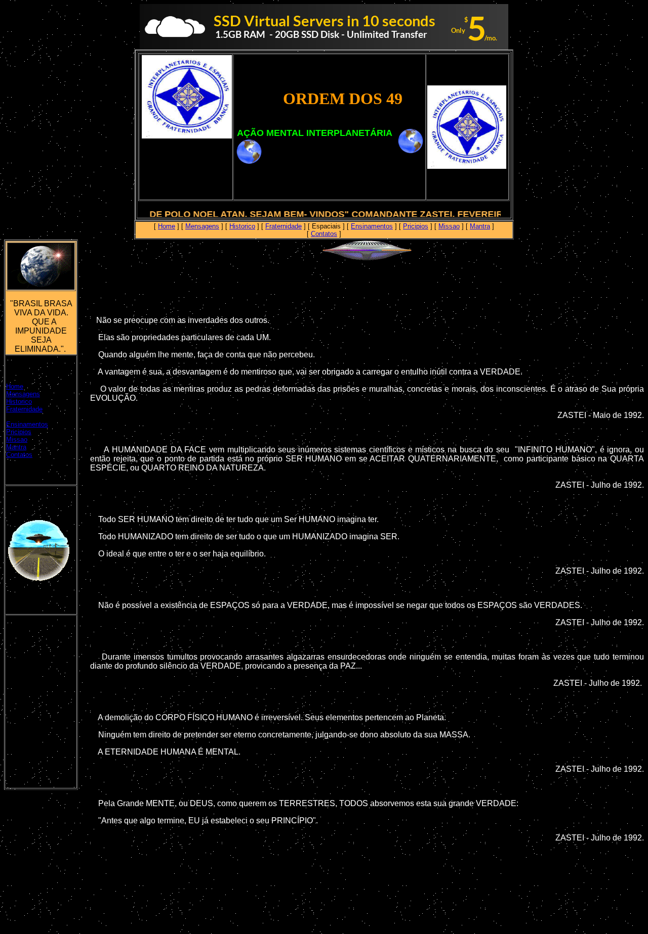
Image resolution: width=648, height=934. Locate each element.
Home (166, 226)
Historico (242, 226)
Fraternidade (283, 226)
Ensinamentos (372, 226)
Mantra (480, 226)
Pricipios (415, 226)
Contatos (324, 234)
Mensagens (202, 226)
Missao (449, 226)
